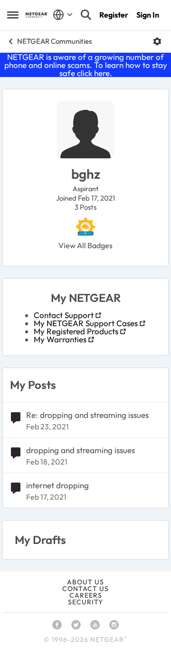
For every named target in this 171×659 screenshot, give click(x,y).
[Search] (86, 14)
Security (85, 602)
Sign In (147, 14)
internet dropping (57, 485)
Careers (85, 595)
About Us (85, 582)
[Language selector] (63, 14)
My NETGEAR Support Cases (86, 323)
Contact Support (64, 315)
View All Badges (85, 245)
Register (113, 14)
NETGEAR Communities (54, 41)
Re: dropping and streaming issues (87, 415)
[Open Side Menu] (12, 15)
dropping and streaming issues (80, 450)
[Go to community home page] (37, 15)
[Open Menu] (157, 41)
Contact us (85, 588)
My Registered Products (76, 331)
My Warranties (60, 339)
